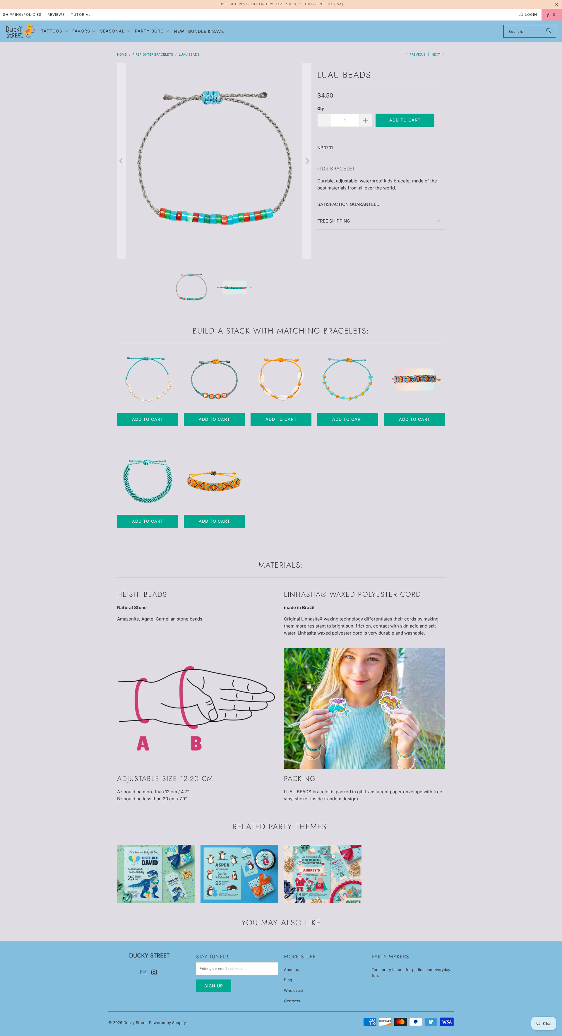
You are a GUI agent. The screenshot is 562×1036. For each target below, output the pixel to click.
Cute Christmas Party (322, 874)
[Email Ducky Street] (143, 972)
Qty (320, 108)
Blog (288, 979)
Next (436, 54)
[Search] (549, 31)
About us (292, 969)
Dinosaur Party (156, 874)
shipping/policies (22, 14)
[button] (54, 31)
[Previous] (121, 161)
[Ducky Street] (20, 31)
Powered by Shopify (167, 1022)
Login (531, 14)
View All (156, 891)
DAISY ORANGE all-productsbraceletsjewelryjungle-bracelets (347, 379)
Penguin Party (239, 874)
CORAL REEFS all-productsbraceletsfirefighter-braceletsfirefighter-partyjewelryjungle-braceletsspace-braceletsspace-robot (414, 379)
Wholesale (293, 990)
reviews (56, 14)
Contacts (292, 1001)
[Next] (307, 161)
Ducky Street (135, 1022)
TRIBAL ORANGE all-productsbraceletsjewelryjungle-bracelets (214, 481)
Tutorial (81, 14)
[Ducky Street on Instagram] (154, 972)
